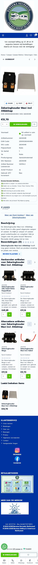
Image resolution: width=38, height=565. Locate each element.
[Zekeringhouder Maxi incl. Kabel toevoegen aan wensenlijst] (34, 332)
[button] (3, 35)
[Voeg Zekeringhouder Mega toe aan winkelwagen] (28, 314)
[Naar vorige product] (29, 59)
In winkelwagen (20, 124)
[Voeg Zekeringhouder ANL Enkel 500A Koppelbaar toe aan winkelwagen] (9, 314)
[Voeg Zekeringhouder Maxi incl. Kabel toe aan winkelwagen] (28, 376)
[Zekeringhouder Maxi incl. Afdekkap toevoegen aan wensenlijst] (34, 124)
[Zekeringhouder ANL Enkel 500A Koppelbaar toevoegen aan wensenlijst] (15, 270)
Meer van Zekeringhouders (22, 216)
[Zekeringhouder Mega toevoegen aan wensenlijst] (34, 270)
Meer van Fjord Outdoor (14, 215)
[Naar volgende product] (35, 59)
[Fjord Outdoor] (5, 209)
